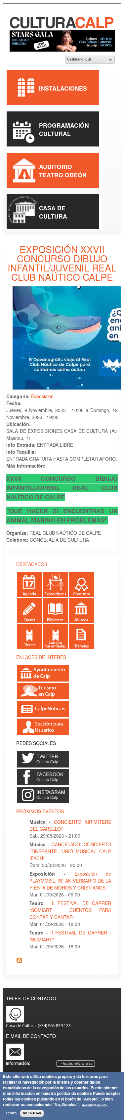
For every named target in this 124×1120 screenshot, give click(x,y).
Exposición (42, 396)
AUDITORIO (55, 166)
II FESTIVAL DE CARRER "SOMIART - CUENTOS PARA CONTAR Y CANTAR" (70, 910)
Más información (94, 1105)
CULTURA (53, 216)
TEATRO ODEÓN (63, 175)
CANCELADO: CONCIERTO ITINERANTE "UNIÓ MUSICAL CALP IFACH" (70, 851)
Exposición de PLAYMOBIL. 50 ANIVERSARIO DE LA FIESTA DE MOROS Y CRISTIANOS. (70, 880)
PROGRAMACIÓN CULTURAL (64, 129)
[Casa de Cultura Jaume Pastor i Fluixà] (62, 27)
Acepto (11, 1113)
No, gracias (32, 1113)
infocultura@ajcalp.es (76, 1063)
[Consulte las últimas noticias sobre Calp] (43, 714)
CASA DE (52, 208)
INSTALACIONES (63, 88)
